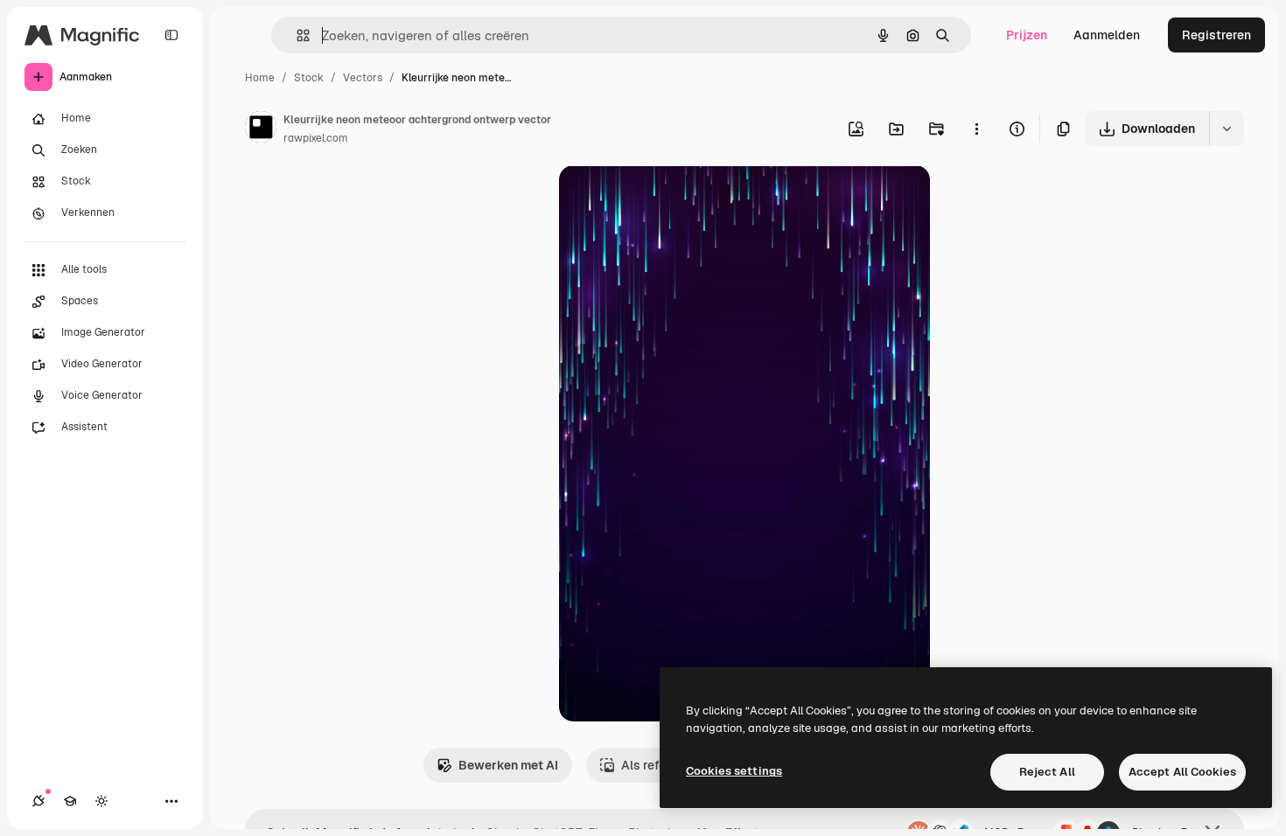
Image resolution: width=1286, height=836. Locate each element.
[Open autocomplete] (296, 35)
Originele (674, 199)
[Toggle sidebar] (171, 35)
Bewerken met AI (508, 765)
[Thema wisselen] (101, 801)
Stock (309, 78)
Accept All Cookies (1182, 771)
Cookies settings (734, 770)
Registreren (1216, 35)
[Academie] (70, 801)
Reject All (1047, 771)
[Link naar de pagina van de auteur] (260, 129)
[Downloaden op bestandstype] (1226, 128)
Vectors (362, 78)
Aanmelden (1106, 35)
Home (260, 78)
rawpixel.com (315, 138)
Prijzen (1026, 35)
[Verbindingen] (38, 801)
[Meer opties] (976, 128)
